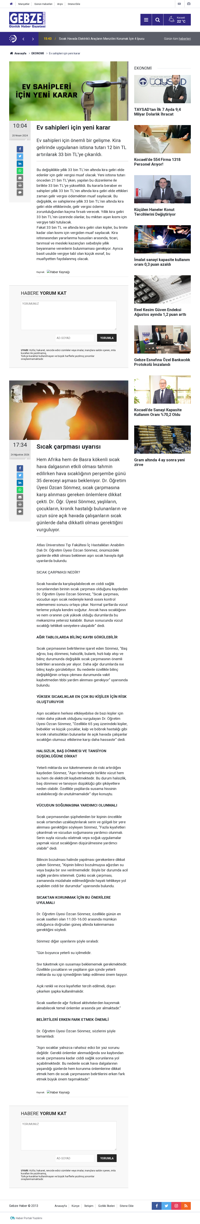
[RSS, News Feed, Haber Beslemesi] (186, 1206)
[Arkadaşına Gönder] (20, 178)
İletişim (88, 1206)
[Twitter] (20, 156)
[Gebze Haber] (27, 19)
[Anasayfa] (11, 4)
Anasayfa (20, 53)
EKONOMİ (37, 53)
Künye (75, 1206)
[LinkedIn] (20, 164)
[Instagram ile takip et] (176, 1206)
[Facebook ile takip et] (157, 1206)
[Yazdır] (20, 185)
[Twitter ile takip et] (166, 1206)
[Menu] (146, 20)
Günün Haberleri (43, 4)
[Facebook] (20, 149)
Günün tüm (177, 39)
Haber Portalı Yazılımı (29, 1218)
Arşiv (60, 4)
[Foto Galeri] (189, 4)
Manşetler (23, 4)
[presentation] (23, 38)
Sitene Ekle (74, 4)
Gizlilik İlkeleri (106, 1206)
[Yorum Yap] (20, 192)
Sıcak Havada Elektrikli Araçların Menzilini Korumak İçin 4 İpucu (101, 39)
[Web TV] (179, 4)
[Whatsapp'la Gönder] (20, 171)
